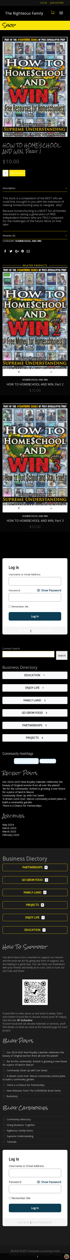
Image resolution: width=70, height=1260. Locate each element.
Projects (32, 738)
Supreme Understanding (20, 1136)
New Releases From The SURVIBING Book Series (34, 1090)
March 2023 (9, 831)
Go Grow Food (32, 713)
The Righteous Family (24, 13)
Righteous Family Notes (20, 1130)
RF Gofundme (24, 1020)
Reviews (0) (9, 235)
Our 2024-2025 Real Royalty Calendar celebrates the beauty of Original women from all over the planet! (32, 783)
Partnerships (32, 725)
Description (9, 188)
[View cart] (52, 12)
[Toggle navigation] (61, 13)
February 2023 (10, 834)
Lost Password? (41, 630)
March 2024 (9, 828)
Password (14, 590)
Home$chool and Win (28, 240)
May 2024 (8, 824)
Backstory (12, 1096)
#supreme (47, 761)
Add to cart (17, 173)
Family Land (32, 700)
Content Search (11, 648)
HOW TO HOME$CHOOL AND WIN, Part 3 (35, 521)
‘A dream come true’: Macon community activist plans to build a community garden (34, 1077)
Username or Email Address (24, 574)
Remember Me (19, 606)
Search (62, 655)
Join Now (24, 630)
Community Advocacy (19, 1119)
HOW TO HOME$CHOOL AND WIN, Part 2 (35, 384)
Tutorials (11, 1141)
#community (26, 761)
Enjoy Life (32, 688)
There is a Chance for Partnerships (22, 805)
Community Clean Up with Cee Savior (23, 795)
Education (32, 675)
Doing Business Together (21, 1125)
